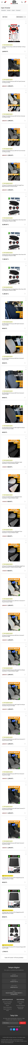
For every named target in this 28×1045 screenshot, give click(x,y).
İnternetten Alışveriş (20, 1005)
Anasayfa (3, 10)
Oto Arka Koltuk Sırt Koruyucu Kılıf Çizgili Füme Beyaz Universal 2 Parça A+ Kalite (13, 428)
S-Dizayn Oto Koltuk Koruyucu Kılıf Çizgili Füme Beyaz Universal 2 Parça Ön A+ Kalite (13, 705)
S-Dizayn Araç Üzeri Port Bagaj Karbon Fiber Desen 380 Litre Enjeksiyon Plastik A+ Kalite (14, 290)
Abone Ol (23, 1023)
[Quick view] (26, 21)
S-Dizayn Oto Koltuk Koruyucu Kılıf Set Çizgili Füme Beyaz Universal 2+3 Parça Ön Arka (13, 186)
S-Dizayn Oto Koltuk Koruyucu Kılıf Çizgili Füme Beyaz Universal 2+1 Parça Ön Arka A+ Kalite (13, 670)
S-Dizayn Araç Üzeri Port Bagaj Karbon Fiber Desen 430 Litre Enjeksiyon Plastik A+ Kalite (14, 255)
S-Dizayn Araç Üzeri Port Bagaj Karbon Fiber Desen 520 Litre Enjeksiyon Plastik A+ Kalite (14, 220)
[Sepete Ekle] (25, 51)
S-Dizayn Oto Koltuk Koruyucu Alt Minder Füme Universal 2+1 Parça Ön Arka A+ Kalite (12, 532)
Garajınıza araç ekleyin (8, 875)
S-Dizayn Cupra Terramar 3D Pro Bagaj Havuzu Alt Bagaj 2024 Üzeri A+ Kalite (13, 913)
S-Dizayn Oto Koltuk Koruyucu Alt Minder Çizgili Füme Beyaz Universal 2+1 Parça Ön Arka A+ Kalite (13, 567)
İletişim (7, 1005)
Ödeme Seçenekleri (7, 1007)
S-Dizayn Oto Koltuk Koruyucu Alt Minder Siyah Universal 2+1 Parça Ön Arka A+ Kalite (12, 463)
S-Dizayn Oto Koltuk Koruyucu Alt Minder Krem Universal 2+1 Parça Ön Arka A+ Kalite (12, 497)
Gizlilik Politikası (7, 1003)
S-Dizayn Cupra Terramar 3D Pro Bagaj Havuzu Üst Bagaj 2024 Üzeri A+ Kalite (13, 878)
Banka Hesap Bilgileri (7, 1001)
